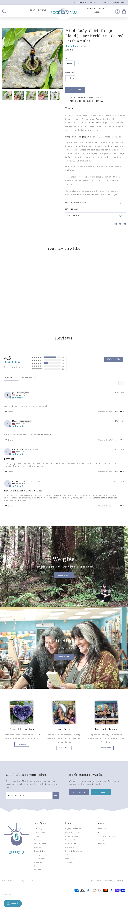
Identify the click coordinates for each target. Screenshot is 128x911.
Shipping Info (102, 840)
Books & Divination (73, 851)
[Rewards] (13, 903)
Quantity (69, 73)
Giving (36, 836)
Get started (79, 792)
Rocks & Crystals (72, 832)
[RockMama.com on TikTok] (23, 852)
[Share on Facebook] (115, 223)
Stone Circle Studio (73, 840)
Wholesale (38, 870)
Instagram (38, 862)
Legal (92, 880)
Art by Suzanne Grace (74, 855)
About (102, 8)
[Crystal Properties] (22, 712)
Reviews (42, 10)
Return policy (71, 209)
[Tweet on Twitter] (120, 223)
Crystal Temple (40, 858)
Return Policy (103, 844)
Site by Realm (6, 894)
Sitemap (120, 880)
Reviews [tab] (9, 378)
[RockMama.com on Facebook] (14, 852)
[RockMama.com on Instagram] (10, 852)
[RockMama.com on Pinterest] (18, 852)
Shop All (68, 862)
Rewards (91, 8)
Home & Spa (70, 844)
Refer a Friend (40, 844)
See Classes (106, 748)
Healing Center (40, 855)
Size (67, 58)
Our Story (38, 829)
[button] (117, 412)
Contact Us (101, 829)
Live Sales (93, 2)
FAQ (98, 832)
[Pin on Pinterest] (125, 223)
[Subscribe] (55, 795)
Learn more (22, 744)
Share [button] (10, 412)
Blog (36, 866)
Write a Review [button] (113, 359)
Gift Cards (104, 2)
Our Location (80, 2)
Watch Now (64, 748)
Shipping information (75, 203)
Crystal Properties (73, 829)
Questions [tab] (27, 378)
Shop (32, 10)
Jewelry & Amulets (73, 836)
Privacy (99, 880)
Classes (96, 12)
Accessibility (109, 880)
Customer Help (118, 2)
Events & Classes (41, 851)
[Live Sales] (64, 712)
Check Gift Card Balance (107, 836)
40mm (69, 63)
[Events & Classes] (106, 712)
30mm (79, 63)
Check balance (101, 792)
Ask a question (72, 216)
